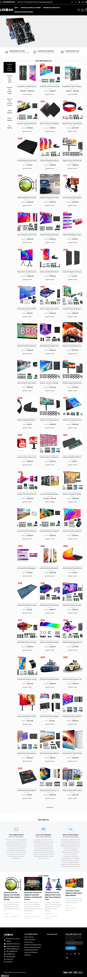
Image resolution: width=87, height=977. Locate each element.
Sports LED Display (79, 789)
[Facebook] (72, 2)
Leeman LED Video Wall (51, 8)
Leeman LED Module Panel (23, 12)
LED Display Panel (44, 122)
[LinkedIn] (82, 2)
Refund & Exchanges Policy (32, 944)
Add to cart (50, 94)
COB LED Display (66, 529)
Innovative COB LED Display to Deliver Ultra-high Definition (74, 893)
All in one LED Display (22, 270)
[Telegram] (67, 958)
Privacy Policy (28, 942)
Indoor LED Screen (21, 307)
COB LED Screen (74, 898)
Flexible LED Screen (44, 159)
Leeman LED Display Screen (31, 8)
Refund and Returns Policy (32, 947)
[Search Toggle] (78, 10)
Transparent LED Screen (58, 455)
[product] (27, 73)
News (10, 916)
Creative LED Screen (67, 122)
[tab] (10, 67)
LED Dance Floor (43, 307)
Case (30, 916)
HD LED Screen (43, 85)
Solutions (37, 916)
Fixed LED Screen (21, 715)
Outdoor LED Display (80, 159)
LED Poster (21, 233)
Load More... (50, 807)
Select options (27, 94)
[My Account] (82, 10)
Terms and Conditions (31, 952)
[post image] (13, 884)
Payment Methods (29, 939)
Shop (16, 8)
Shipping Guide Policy (31, 950)
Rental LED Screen (79, 603)
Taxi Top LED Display (57, 196)
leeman (6, 916)
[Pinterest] (79, 2)
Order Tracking (28, 937)
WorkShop (27, 955)
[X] (75, 2)
